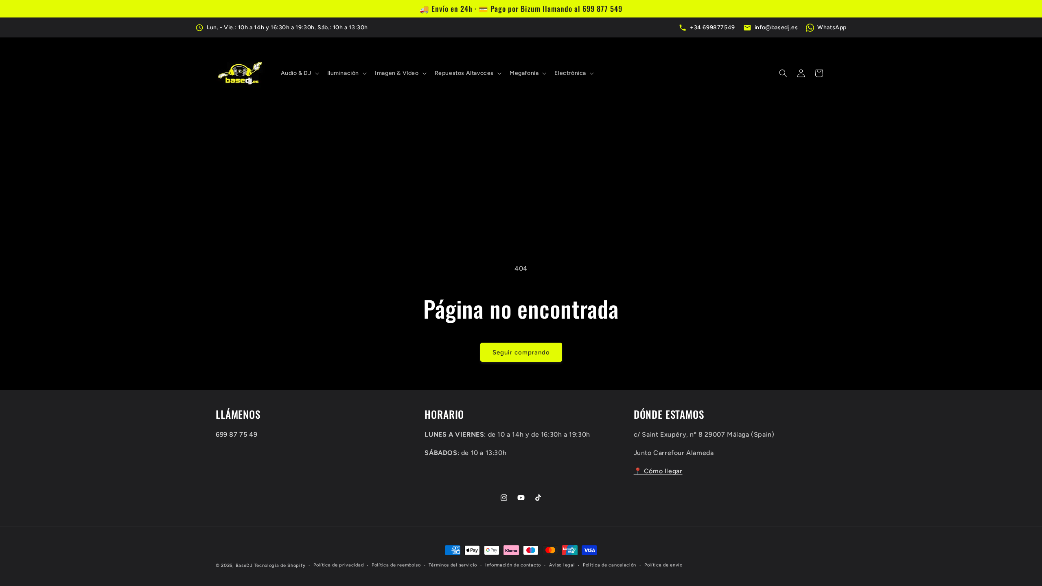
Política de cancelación (609, 565)
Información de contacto (513, 565)
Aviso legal (562, 565)
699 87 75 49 (236, 434)
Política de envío (663, 565)
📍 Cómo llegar (658, 471)
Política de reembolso (396, 565)
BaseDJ (244, 565)
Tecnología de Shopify (280, 565)
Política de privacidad (338, 565)
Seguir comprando (521, 352)
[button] (299, 73)
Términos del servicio (453, 565)
